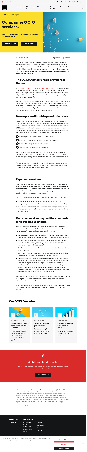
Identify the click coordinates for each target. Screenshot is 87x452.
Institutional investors (9, 2)
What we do (29, 8)
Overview (19, 8)
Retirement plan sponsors (28, 430)
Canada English (78, 2)
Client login (67, 2)
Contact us (70, 8)
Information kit (10, 43)
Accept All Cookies (64, 448)
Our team (61, 8)
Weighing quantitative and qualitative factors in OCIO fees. (19, 326)
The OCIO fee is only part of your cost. (41, 325)
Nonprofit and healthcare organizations (27, 424)
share (67, 57)
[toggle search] (83, 8)
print (58, 57)
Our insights (52, 8)
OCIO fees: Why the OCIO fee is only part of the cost (36, 88)
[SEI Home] (5, 8)
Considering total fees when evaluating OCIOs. (65, 326)
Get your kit (42, 375)
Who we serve (40, 8)
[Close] (83, 444)
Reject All (63, 444)
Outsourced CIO (14, 422)
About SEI (59, 2)
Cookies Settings (63, 439)
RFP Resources (29, 43)
